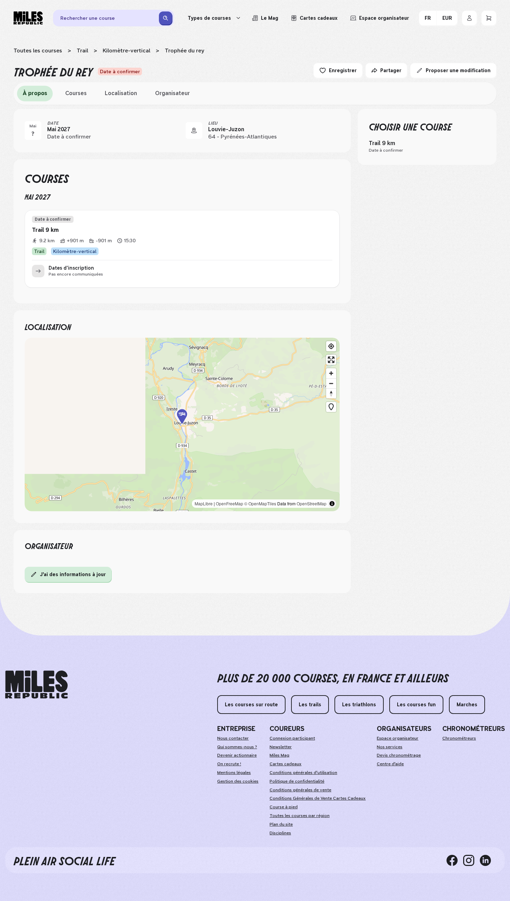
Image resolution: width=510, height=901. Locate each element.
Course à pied (284, 807)
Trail (82, 50)
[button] (182, 424)
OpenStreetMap (311, 503)
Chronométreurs (459, 738)
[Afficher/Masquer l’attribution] (332, 503)
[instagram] (471, 860)
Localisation (121, 93)
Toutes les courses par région (300, 815)
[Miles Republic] (28, 18)
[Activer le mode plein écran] (331, 360)
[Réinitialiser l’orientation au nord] (331, 393)
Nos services (389, 746)
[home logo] (36, 685)
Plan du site (281, 824)
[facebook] (455, 860)
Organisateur (172, 93)
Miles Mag (279, 755)
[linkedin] (488, 860)
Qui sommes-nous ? (237, 746)
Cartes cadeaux (285, 763)
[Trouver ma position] (331, 346)
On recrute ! (229, 763)
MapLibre (204, 503)
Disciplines (280, 833)
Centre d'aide (390, 763)
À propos (35, 93)
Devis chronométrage (399, 755)
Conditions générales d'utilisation (303, 772)
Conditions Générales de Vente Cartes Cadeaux (318, 798)
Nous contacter (233, 738)
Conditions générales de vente (300, 790)
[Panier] (488, 18)
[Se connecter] (469, 18)
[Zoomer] (331, 373)
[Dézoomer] (331, 383)
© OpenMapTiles (260, 503)
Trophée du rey (184, 50)
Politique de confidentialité (297, 781)
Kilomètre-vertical (126, 50)
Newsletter (281, 746)
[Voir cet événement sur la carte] (194, 130)
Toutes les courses (38, 50)
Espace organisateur (397, 738)
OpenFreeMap (229, 503)
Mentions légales (234, 772)
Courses (76, 93)
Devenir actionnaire (237, 755)
